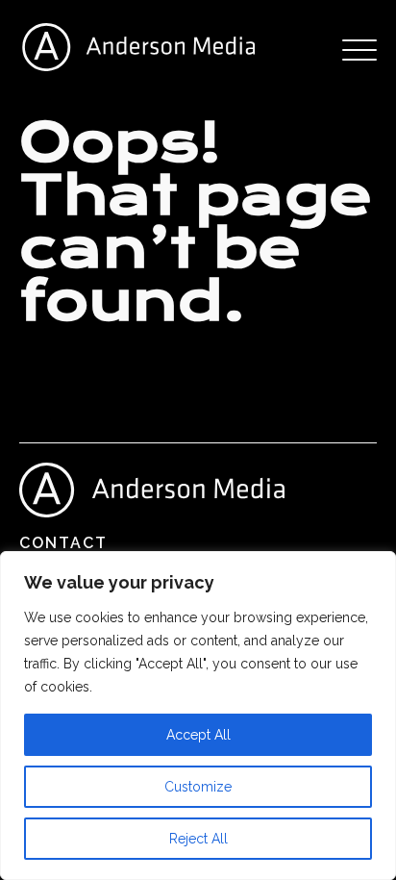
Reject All (198, 838)
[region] (198, 715)
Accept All (198, 734)
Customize (198, 786)
